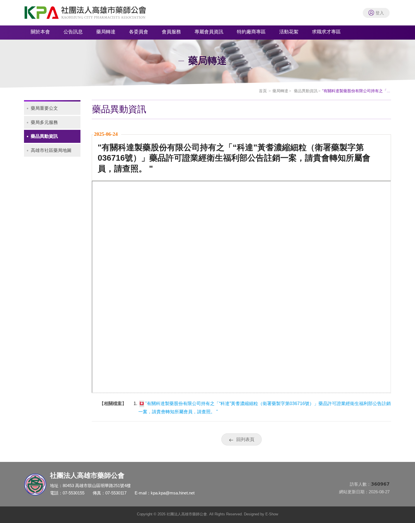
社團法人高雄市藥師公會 (92, 14)
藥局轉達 (105, 32)
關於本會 (40, 32)
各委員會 (138, 32)
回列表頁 (245, 439)
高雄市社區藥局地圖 (51, 150)
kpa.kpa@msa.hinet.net (173, 492)
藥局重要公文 (44, 108)
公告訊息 (73, 32)
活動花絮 (288, 32)
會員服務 (171, 32)
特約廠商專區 (251, 32)
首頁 (263, 91)
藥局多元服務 (44, 122)
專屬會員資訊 (209, 32)
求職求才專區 (326, 32)
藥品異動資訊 (305, 91)
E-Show (271, 514)
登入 (379, 12)
